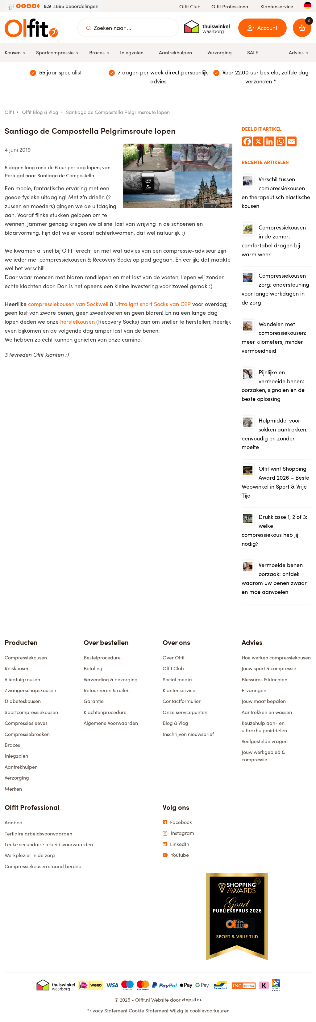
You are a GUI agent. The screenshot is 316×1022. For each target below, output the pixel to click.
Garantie (94, 701)
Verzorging (17, 777)
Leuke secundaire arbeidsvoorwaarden (49, 844)
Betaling (93, 668)
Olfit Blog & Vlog (40, 112)
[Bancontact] (220, 985)
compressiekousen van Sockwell (68, 304)
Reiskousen (17, 668)
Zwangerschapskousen (30, 690)
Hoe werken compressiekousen (276, 657)
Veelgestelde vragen (265, 741)
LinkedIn (179, 844)
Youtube (180, 855)
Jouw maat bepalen (264, 701)
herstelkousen (77, 321)
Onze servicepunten (185, 712)
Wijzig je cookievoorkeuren (200, 1010)
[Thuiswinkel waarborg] (207, 27)
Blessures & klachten (264, 679)
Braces (12, 745)
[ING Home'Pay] (244, 985)
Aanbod (14, 822)
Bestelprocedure (102, 657)
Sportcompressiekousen (31, 712)
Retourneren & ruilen (107, 690)
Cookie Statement (148, 1010)
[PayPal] (164, 985)
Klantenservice (276, 6)
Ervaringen (254, 690)
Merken (13, 788)
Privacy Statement (106, 1010)
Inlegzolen (16, 755)
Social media (177, 679)
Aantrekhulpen (21, 766)
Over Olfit (174, 657)
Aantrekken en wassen (267, 712)
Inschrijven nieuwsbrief (188, 734)
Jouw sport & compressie (269, 668)
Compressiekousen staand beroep (43, 866)
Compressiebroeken (27, 734)
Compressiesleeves (26, 723)
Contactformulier (182, 701)
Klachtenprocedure (105, 712)
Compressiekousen (26, 657)
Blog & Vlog (175, 723)
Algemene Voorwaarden (111, 723)
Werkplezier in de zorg (30, 855)
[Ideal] (90, 985)
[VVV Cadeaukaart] (276, 985)
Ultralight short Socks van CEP (153, 304)
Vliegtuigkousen (22, 679)
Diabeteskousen (23, 701)
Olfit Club (190, 6)
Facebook (181, 822)
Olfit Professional (230, 6)
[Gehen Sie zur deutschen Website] (307, 5)
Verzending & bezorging (111, 679)
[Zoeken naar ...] (88, 28)
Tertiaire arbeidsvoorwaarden (38, 833)
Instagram (182, 833)
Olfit (9, 112)
